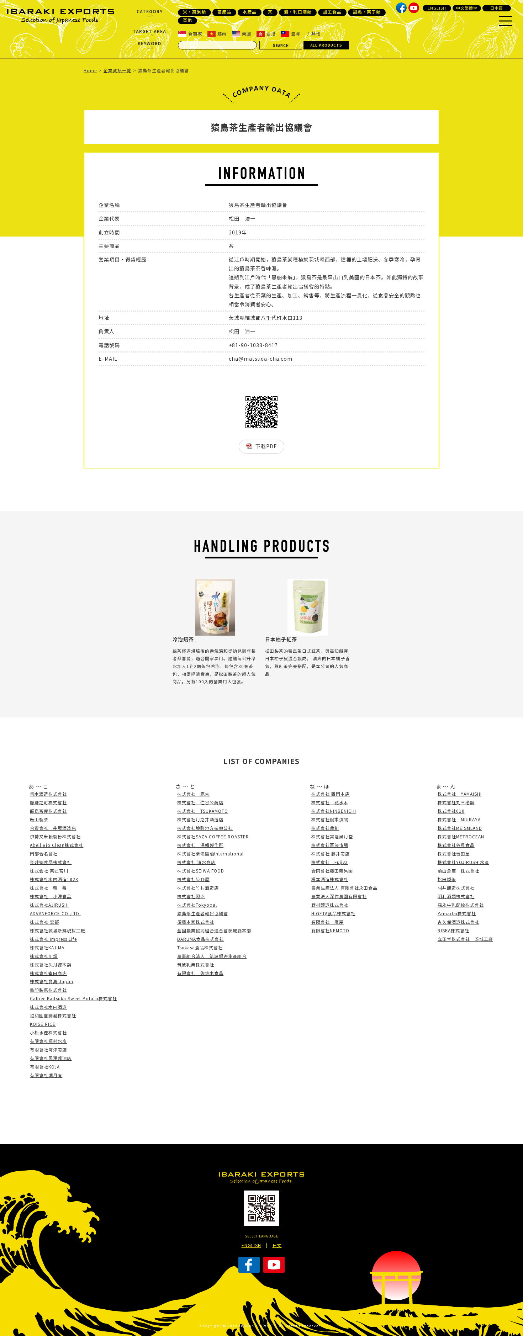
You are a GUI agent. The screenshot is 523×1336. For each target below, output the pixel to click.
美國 (246, 33)
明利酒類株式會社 (456, 896)
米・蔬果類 (194, 12)
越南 (222, 33)
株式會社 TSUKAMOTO (202, 811)
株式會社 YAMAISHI (460, 794)
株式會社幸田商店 (48, 973)
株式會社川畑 (44, 956)
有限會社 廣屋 (327, 922)
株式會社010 (451, 811)
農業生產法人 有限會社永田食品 (344, 888)
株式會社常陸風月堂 (332, 836)
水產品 (250, 12)
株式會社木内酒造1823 (54, 879)
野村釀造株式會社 (329, 905)
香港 (271, 33)
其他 (187, 20)
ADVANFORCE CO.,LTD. (55, 913)
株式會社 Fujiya (329, 862)
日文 (277, 1245)
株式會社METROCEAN (461, 836)
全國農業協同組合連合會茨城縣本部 (214, 930)
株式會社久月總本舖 (51, 964)
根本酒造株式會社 (329, 879)
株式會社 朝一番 (48, 888)
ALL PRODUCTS (326, 45)
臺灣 (295, 33)
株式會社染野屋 (193, 879)
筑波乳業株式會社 (195, 964)
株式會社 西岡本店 (330, 794)
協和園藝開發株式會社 (53, 1015)
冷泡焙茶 (183, 639)
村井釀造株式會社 (456, 888)
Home (90, 70)
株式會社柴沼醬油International (210, 853)
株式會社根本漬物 (329, 819)
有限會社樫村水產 (48, 1041)
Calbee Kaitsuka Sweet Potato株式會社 (73, 998)
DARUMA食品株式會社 (200, 939)
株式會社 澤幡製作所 (200, 845)
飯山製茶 (39, 819)
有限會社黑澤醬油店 (51, 1058)
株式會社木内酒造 (48, 1007)
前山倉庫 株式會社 (458, 871)
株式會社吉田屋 (454, 853)
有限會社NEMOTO (330, 930)
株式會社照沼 (191, 896)
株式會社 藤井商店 (330, 853)
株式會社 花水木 (329, 802)
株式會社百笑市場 (329, 845)
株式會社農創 (325, 828)
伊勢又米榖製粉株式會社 (55, 836)
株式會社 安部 (44, 922)
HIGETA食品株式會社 (333, 913)
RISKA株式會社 (453, 930)
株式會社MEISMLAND (460, 828)
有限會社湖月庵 (46, 1075)
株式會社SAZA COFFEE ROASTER (213, 836)
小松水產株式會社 (48, 1032)
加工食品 (332, 12)
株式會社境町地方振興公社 (205, 828)
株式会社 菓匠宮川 (49, 871)
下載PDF (266, 446)
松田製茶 (447, 879)
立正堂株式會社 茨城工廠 (465, 939)
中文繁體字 (466, 8)
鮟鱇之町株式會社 (48, 802)
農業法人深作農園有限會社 (339, 896)
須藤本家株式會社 (195, 922)
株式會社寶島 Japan (51, 981)
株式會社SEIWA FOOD (200, 871)
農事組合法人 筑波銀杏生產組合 (212, 956)
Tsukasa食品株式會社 (200, 947)
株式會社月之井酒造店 (200, 819)
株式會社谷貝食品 (456, 845)
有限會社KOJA (45, 1067)
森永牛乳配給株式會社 (461, 905)
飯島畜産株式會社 (48, 811)
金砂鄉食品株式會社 (51, 862)
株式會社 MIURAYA (459, 819)
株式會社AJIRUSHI (49, 905)
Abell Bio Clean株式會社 (56, 845)
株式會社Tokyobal (197, 905)
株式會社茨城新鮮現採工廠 (57, 930)
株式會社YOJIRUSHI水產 (463, 862)
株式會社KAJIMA (47, 947)
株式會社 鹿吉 (193, 794)
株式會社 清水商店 (196, 862)
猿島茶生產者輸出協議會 (202, 913)
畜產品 (224, 12)
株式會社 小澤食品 (51, 896)
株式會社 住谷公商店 (200, 802)
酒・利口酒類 (298, 12)
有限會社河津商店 (48, 1049)
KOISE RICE (43, 1024)
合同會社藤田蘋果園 (332, 871)
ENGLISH (437, 8)
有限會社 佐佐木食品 (200, 973)
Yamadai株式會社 (457, 913)
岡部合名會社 (44, 853)
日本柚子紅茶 (281, 639)
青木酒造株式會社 (48, 794)
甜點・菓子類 (367, 12)
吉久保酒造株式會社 (458, 922)
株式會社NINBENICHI (333, 811)
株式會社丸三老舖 (456, 802)
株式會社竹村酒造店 (198, 888)
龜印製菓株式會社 (48, 990)
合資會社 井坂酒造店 (53, 828)
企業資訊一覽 (117, 70)
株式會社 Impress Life (53, 939)
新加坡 (195, 33)
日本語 (496, 8)
